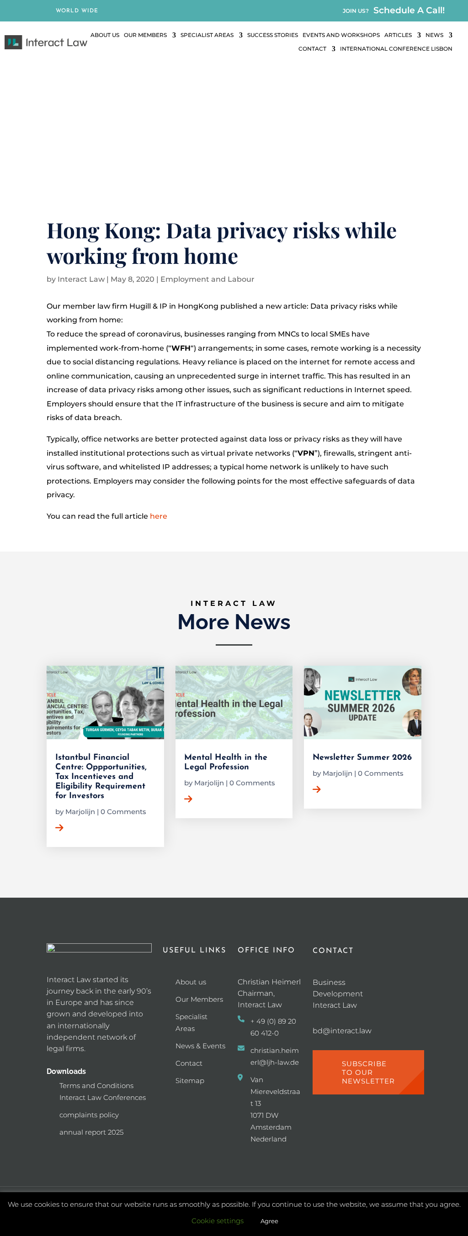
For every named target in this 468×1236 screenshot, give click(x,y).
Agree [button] (269, 1221)
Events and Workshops (341, 35)
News (434, 35)
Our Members (145, 35)
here (158, 516)
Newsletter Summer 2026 (362, 758)
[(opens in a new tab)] (362, 702)
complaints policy (89, 1114)
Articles (398, 35)
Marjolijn (80, 811)
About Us (104, 35)
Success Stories (272, 35)
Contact (312, 49)
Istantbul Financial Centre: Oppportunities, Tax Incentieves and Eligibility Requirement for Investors (101, 777)
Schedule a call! (409, 10)
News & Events (200, 1045)
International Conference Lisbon (396, 49)
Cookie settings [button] (217, 1220)
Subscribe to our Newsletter (368, 1072)
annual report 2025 (91, 1132)
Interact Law (81, 279)
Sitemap (190, 1080)
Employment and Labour (207, 279)
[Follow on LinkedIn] (28, 11)
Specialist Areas (207, 35)
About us (191, 982)
